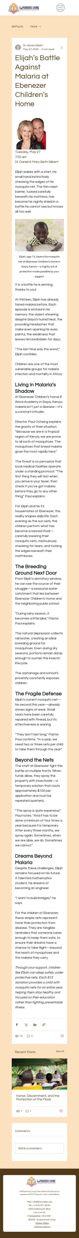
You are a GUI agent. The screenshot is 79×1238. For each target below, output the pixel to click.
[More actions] (62, 47)
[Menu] (61, 8)
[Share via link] (44, 1024)
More (33, 26)
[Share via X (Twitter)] (26, 1024)
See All (60, 1051)
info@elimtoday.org (42, 1202)
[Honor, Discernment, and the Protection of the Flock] (39, 1074)
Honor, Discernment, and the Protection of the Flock (38, 1097)
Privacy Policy (42, 1223)
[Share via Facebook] (17, 1024)
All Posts (17, 26)
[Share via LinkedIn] (35, 1024)
